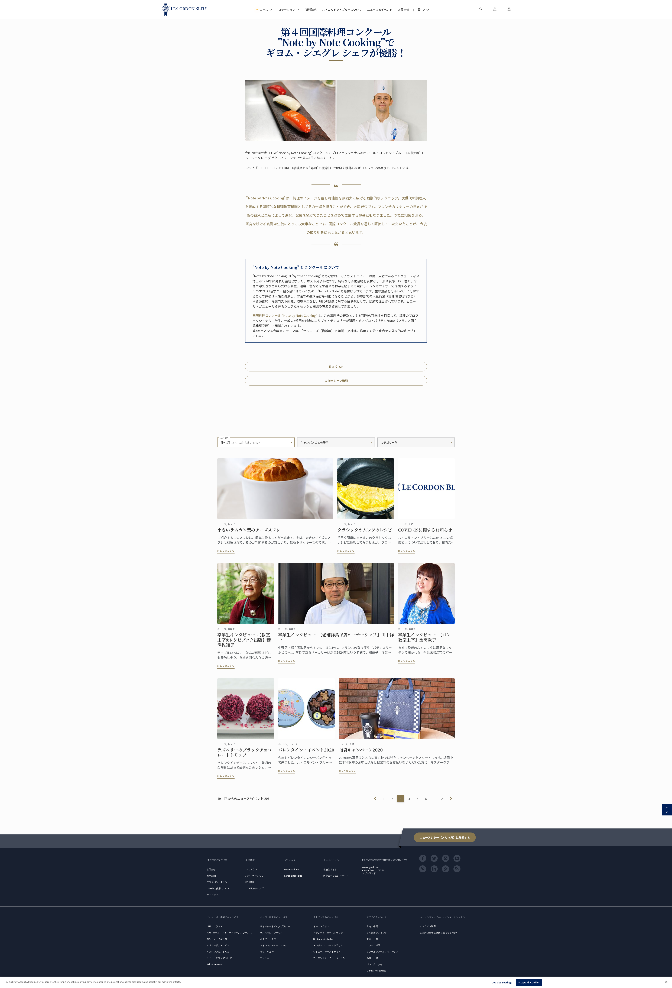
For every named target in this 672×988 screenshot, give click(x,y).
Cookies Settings (502, 982)
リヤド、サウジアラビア (219, 958)
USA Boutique (291, 869)
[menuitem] (481, 9)
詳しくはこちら (226, 550)
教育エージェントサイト (335, 875)
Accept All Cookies (529, 982)
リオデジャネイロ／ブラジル (275, 926)
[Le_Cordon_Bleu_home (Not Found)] (184, 9)
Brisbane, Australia (323, 939)
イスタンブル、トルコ (218, 951)
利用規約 (211, 875)
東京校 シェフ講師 (336, 380)
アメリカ (264, 958)
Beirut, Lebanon (215, 964)
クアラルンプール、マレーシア (382, 951)
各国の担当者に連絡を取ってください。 (440, 932)
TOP (666, 811)
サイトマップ (213, 894)
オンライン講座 (428, 926)
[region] (336, 982)
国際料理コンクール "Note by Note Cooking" (284, 315)
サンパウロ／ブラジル (271, 932)
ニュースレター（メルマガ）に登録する (445, 837)
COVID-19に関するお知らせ (425, 529)
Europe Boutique (293, 875)
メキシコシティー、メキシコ (275, 945)
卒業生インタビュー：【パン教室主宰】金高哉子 (424, 637)
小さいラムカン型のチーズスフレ (248, 529)
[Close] (666, 982)
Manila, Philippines (376, 970)
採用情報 (250, 882)
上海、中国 (372, 926)
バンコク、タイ (374, 964)
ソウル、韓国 (373, 945)
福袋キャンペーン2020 (361, 749)
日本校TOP (336, 366)
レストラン (251, 869)
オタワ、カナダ (268, 939)
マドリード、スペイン (218, 945)
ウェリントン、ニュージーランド (330, 958)
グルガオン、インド (376, 932)
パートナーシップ (254, 875)
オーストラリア (321, 926)
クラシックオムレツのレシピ (364, 529)
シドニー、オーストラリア (327, 951)
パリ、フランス (215, 926)
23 (442, 798)
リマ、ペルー (267, 951)
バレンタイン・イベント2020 (306, 749)
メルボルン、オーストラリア (328, 945)
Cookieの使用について (218, 888)
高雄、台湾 (372, 958)
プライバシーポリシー (218, 882)
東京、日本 (372, 939)
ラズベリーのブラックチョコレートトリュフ (244, 752)
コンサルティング (254, 888)
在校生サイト (330, 869)
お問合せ (211, 869)
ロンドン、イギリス (217, 939)
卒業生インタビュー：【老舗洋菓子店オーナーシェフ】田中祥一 (336, 637)
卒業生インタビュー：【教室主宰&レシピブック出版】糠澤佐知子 (244, 639)
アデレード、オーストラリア (328, 932)
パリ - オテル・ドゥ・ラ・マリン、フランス (229, 932)
